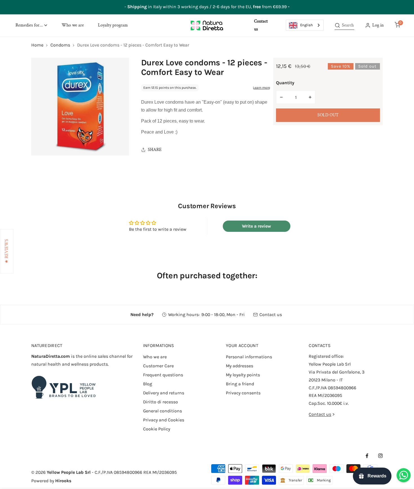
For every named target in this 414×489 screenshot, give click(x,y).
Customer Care (158, 365)
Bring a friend (240, 383)
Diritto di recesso (160, 401)
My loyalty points (243, 374)
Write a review (256, 226)
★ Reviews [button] (7, 251)
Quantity (285, 82)
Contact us (270, 314)
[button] (31, 25)
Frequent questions (163, 374)
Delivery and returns (163, 392)
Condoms (60, 45)
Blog (147, 383)
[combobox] (305, 25)
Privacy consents (243, 392)
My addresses (239, 365)
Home (37, 45)
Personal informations (249, 356)
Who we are (155, 356)
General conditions (162, 411)
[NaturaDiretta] (206, 25)
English (306, 25)
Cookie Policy (156, 429)
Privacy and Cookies (163, 420)
